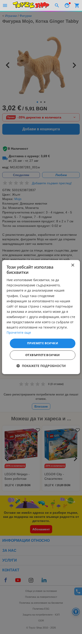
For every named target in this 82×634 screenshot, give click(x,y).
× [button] (72, 265)
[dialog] (41, 317)
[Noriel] (31, 5)
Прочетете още (19, 333)
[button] (41, 365)
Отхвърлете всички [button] (42, 355)
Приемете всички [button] (42, 343)
